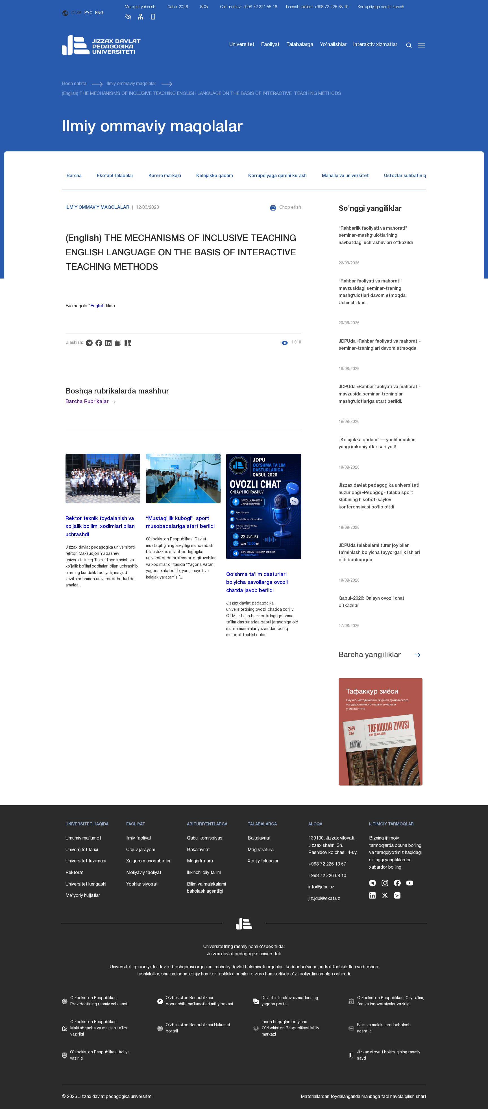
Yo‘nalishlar (333, 44)
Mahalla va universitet (345, 176)
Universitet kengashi (86, 884)
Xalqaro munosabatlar (148, 861)
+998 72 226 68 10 (327, 876)
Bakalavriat (198, 850)
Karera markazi (165, 176)
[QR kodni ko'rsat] (129, 343)
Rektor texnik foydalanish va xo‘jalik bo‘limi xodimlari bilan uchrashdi (100, 526)
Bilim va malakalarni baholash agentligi (206, 888)
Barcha (74, 176)
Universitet (241, 44)
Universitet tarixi (82, 850)
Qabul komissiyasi (205, 838)
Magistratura (200, 861)
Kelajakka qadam (214, 176)
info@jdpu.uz (321, 887)
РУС (88, 13)
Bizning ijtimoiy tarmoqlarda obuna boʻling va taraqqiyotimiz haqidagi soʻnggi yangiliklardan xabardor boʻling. (395, 852)
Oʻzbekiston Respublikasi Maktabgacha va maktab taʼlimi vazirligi (99, 1028)
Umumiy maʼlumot (83, 838)
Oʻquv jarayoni (140, 850)
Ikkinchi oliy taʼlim (204, 873)
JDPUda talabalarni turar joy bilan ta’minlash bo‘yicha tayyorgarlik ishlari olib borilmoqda (379, 553)
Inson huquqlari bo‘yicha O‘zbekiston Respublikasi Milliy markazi (290, 1028)
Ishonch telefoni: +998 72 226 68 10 (317, 7)
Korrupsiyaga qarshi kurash (381, 7)
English (97, 306)
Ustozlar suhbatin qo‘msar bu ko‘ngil (423, 176)
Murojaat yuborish (140, 7)
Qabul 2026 (178, 7)
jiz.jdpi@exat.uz (324, 899)
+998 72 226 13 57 (327, 864)
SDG (204, 7)
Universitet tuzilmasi (86, 861)
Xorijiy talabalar (263, 861)
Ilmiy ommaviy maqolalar (131, 84)
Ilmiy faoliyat (138, 838)
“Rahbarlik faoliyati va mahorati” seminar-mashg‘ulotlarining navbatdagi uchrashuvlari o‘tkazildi (376, 236)
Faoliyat (270, 44)
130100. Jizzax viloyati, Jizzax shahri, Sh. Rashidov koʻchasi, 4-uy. (333, 845)
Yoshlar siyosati (142, 884)
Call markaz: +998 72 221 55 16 (248, 7)
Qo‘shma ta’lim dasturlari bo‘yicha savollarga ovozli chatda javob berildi (257, 582)
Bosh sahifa (74, 84)
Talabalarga (299, 44)
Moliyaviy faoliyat (143, 873)
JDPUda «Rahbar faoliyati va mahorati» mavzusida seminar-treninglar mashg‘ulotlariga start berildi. (380, 394)
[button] (128, 19)
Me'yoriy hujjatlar (83, 896)
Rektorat (75, 873)
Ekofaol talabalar (115, 176)
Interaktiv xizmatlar (375, 44)
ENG (99, 13)
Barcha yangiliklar (370, 655)
